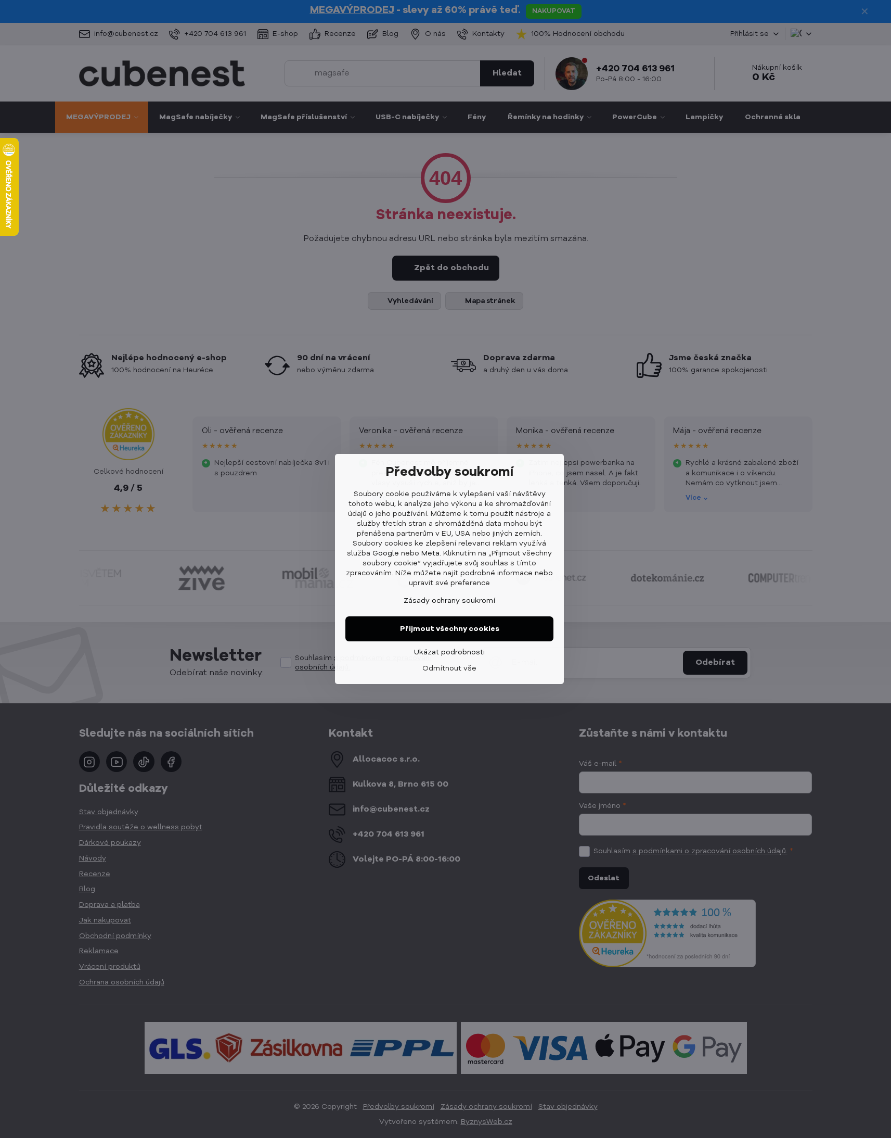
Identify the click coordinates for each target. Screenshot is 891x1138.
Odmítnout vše (449, 668)
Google (385, 553)
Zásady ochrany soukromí (449, 600)
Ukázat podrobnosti (449, 652)
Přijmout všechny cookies (449, 629)
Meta (430, 553)
